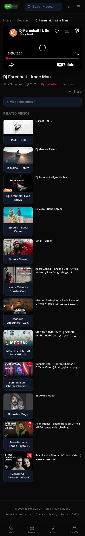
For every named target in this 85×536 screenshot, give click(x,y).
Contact (40, 514)
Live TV (74, 532)
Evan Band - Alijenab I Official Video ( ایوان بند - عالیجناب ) (58, 457)
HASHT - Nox (43, 121)
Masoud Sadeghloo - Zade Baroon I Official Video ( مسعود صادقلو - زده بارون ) (57, 302)
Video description (22, 101)
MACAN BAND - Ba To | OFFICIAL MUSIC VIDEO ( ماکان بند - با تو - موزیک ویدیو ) (57, 334)
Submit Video (14, 514)
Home (7, 20)
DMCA (75, 514)
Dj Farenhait (50, 84)
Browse (31, 532)
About (28, 514)
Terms (64, 514)
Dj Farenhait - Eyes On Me (51, 177)
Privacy (52, 514)
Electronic (23, 20)
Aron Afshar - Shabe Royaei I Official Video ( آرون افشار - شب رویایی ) (57, 425)
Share (78, 91)
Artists (53, 532)
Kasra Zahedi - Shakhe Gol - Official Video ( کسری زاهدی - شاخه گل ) (57, 270)
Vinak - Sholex (44, 240)
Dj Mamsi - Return (46, 149)
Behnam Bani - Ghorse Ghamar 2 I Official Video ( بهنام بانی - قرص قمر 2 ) (57, 365)
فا (68, 6)
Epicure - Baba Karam (48, 209)
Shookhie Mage (45, 395)
